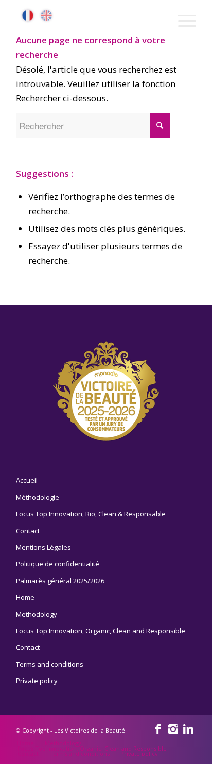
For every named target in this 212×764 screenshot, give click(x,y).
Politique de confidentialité (57, 563)
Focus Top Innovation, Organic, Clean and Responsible (100, 630)
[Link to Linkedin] (188, 728)
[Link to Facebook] (157, 728)
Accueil (27, 480)
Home (25, 597)
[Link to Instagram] (173, 728)
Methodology (36, 614)
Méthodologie (37, 497)
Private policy (37, 680)
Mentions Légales (43, 547)
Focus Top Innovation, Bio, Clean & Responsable (91, 513)
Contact (28, 530)
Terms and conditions (49, 664)
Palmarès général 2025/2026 (60, 580)
